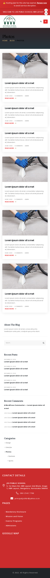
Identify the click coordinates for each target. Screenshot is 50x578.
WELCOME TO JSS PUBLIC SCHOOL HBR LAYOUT (23, 12)
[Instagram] (46, 13)
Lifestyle (9, 447)
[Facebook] (46, 10)
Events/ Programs (14, 521)
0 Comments (19, 96)
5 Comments (19, 199)
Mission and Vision (14, 516)
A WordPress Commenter (14, 405)
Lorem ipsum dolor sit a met (19, 83)
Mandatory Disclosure (16, 512)
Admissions (11, 525)
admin (27, 96)
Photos (8, 452)
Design (8, 443)
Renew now (42, 3)
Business (12, 456)
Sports (11, 461)
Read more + (10, 98)
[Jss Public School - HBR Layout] (9, 21)
